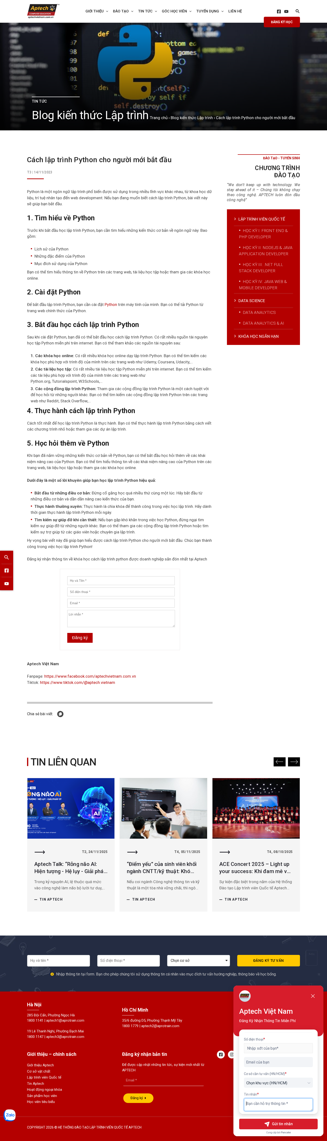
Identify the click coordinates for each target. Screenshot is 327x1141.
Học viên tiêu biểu (41, 1102)
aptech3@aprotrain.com (65, 1037)
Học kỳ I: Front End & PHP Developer (263, 233)
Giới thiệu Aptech (40, 1065)
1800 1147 (35, 1037)
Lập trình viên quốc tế (261, 219)
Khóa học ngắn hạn (258, 336)
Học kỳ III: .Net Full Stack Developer (261, 267)
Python (111, 304)
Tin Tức (145, 11)
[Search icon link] (298, 11)
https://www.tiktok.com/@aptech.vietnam (77, 682)
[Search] (6, 557)
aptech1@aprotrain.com (65, 1020)
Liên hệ (235, 11)
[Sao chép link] (60, 714)
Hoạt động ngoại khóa (44, 1089)
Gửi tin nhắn (282, 1124)
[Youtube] (6, 583)
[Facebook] (279, 11)
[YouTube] (286, 11)
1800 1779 (130, 1026)
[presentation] (106, 11)
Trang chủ (159, 117)
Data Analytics (259, 312)
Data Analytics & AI (263, 323)
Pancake (286, 1132)
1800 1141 (35, 1020)
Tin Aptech (51, 899)
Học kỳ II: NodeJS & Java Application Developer (266, 250)
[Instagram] (232, 1054)
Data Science (251, 300)
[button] (280, 761)
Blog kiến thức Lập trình (192, 117)
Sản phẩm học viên (42, 1096)
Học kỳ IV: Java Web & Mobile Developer (263, 284)
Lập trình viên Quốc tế (44, 1077)
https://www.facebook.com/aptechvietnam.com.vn (90, 676)
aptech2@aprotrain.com (160, 1026)
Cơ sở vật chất (38, 1071)
